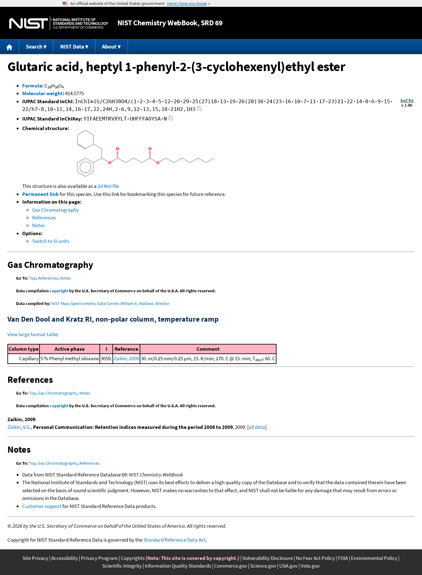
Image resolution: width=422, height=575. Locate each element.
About (109, 46)
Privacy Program (99, 558)
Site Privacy (35, 558)
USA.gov (288, 565)
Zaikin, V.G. (19, 427)
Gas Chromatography (55, 209)
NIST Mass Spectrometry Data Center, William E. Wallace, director (110, 303)
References (44, 217)
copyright (59, 291)
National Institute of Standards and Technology (58, 23)
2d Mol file (108, 186)
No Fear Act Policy (315, 558)
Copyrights (133, 558)
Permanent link (40, 194)
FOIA (343, 558)
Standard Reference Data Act (174, 539)
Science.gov (263, 565)
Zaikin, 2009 (126, 358)
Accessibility (64, 558)
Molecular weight (42, 93)
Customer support (41, 506)
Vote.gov (310, 565)
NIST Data (72, 46)
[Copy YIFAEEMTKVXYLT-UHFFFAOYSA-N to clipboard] (170, 120)
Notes (38, 225)
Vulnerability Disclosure (268, 558)
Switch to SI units (50, 241)
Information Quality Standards (178, 565)
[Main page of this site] (9, 46)
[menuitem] (9, 46)
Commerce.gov (230, 565)
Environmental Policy (374, 558)
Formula (32, 85)
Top (32, 278)
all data (257, 427)
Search (34, 46)
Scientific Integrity (122, 565)
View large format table (32, 334)
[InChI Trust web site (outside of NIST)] (407, 106)
